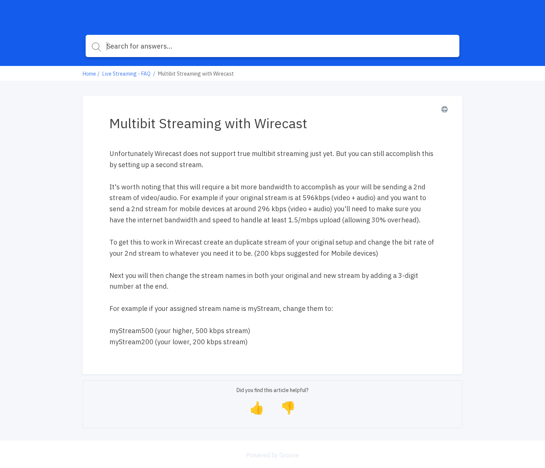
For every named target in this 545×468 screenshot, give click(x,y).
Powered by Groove (272, 455)
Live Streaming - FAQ (127, 73)
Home (89, 73)
